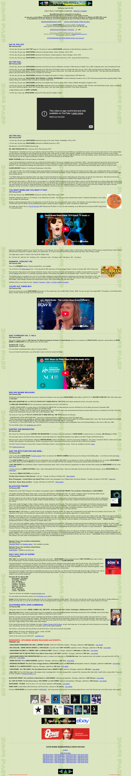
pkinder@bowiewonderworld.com (79, 34)
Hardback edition (28, 544)
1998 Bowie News (71, 762)
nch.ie (40, 349)
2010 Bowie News (71, 757)
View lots (112, 479)
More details (70, 476)
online (93, 444)
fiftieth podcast (26, 269)
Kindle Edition (13, 550)
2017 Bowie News (83, 754)
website (16, 273)
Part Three (26, 457)
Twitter (48, 282)
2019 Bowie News (59, 754)
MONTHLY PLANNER (80, 11)
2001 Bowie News (83, 760)
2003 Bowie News (59, 760)
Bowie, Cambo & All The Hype (53, 624)
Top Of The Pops (34, 206)
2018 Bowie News (71, 754)
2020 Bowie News (48, 754)
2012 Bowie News (48, 757)
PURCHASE (81, 25)
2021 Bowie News (65, 753)
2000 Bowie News (48, 762)
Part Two (16, 457)
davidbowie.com (31, 425)
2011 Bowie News (59, 757)
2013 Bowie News (83, 756)
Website (35, 282)
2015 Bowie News (59, 756)
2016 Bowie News (48, 756)
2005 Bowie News (83, 759)
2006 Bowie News (71, 759)
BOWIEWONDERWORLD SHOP (51, 22)
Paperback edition (14, 544)
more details (99, 645)
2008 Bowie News (48, 759)
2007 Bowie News (59, 759)
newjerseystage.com (18, 447)
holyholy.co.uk (42, 596)
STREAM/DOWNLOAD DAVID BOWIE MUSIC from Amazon (65, 38)
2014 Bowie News (71, 756)
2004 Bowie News (48, 760)
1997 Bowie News (83, 762)
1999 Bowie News (59, 762)
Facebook (42, 282)
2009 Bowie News (83, 757)
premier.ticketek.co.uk (38, 593)
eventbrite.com (39, 636)
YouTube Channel (56, 282)
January (65, 750)
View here (12, 470)
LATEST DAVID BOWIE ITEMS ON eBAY (76, 22)
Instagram (66, 282)
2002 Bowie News (71, 760)
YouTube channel (36, 456)
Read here (12, 466)
